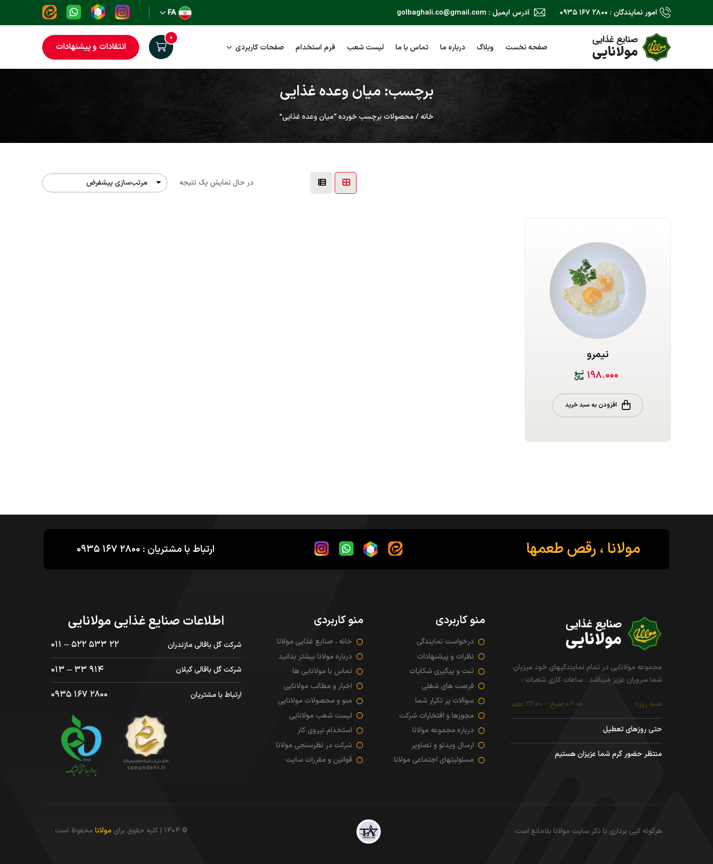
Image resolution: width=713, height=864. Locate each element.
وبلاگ (485, 47)
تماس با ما (411, 47)
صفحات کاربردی (259, 47)
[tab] (345, 183)
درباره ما (452, 47)
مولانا (103, 830)
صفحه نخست (526, 47)
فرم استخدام (315, 47)
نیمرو (598, 354)
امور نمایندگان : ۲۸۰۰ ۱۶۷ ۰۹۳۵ (608, 12)
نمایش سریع (655, 276)
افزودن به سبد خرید (591, 405)
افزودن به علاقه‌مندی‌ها (655, 252)
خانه (427, 117)
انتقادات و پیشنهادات (91, 47)
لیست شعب (365, 47)
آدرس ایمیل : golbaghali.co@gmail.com (464, 12)
